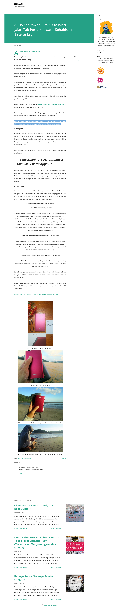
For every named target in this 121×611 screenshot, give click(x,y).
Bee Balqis (18, 4)
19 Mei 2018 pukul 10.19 (32, 467)
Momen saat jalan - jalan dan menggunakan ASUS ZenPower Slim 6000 (36, 294)
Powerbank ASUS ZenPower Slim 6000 (51, 104)
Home (15, 10)
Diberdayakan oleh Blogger (50, 605)
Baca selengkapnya (56, 528)
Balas (20, 473)
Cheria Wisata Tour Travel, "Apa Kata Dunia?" (34, 507)
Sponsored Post (77, 61)
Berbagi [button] (76, 51)
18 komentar (23, 599)
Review (75, 59)
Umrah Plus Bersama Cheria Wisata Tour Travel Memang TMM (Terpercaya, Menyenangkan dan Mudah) (36, 542)
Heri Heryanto (21, 467)
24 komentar (23, 528)
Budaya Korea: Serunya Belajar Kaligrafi (33, 577)
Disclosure (34, 10)
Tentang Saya (24, 10)
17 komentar (23, 567)
